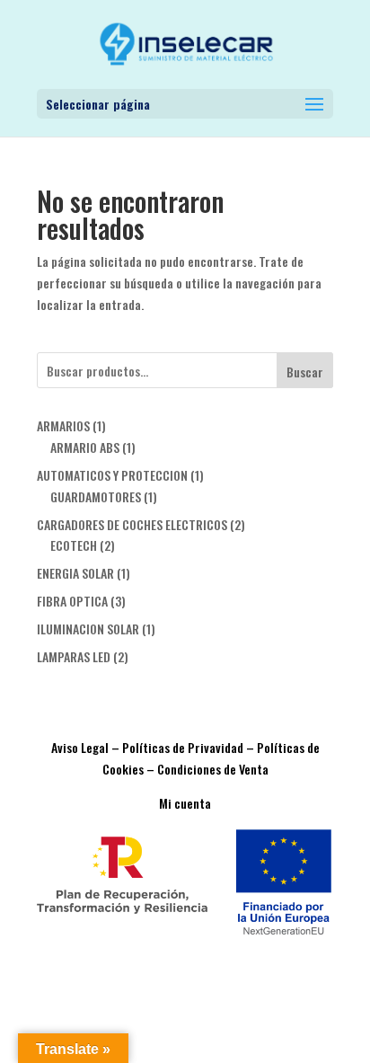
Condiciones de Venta (213, 768)
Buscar (304, 371)
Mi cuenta (185, 802)
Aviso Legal (80, 747)
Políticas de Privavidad (182, 747)
